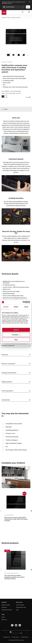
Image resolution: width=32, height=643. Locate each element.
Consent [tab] (5, 306)
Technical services (7, 609)
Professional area (21, 607)
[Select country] (25, 12)
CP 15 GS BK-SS (9, 515)
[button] (13, 7)
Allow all (16, 330)
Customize (15, 335)
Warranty (4, 607)
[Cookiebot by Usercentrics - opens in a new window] (23, 302)
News (3, 617)
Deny (16, 339)
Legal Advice (6, 637)
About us (4, 619)
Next (28, 55)
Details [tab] (16, 306)
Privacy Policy (15, 637)
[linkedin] (19, 625)
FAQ (17, 609)
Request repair (6, 605)
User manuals (20, 605)
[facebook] (12, 625)
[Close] (29, 1)
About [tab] (26, 306)
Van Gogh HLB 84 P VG (11, 573)
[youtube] (16, 625)
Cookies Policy (24, 637)
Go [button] (28, 7)
